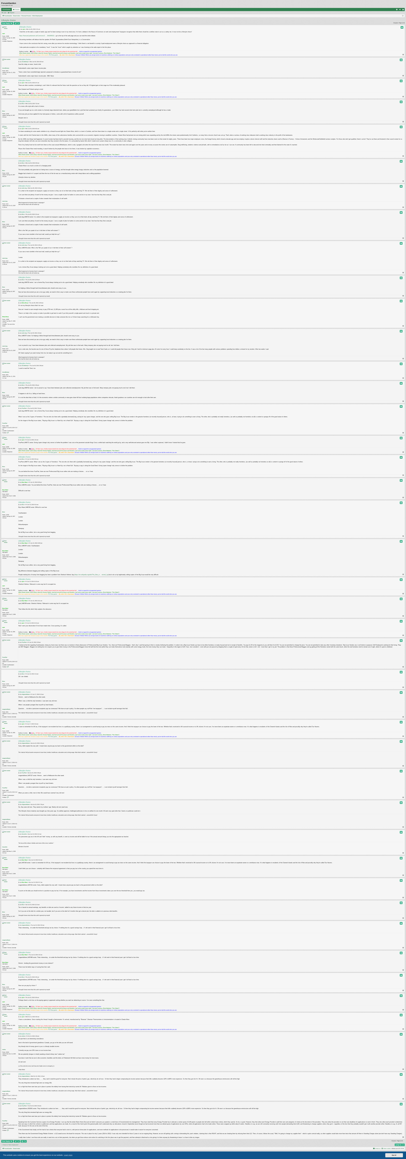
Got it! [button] (394, 1155)
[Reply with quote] (402, 27)
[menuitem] (396, 9)
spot (3, 33)
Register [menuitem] (403, 10)
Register (12, 12)
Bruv (3, 111)
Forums (17, 9)
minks (4, 1049)
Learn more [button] (68, 1155)
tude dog (4, 201)
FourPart (4, 423)
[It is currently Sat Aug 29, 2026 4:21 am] (402, 16)
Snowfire (4, 847)
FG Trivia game (53, 55)
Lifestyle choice (8, 20)
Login (4, 12)
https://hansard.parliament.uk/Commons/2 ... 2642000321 (36, 35)
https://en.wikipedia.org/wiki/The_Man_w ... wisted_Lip (91, 574)
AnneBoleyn (5, 68)
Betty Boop (5, 316)
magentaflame (6, 709)
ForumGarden (7, 9)
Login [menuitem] (400, 10)
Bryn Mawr (5, 489)
